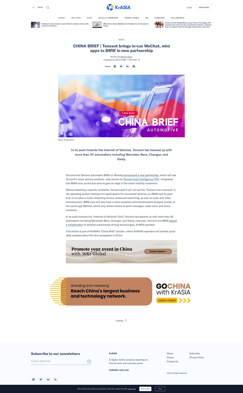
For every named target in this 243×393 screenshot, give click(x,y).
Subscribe (194, 353)
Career (170, 357)
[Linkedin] (127, 66)
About (170, 353)
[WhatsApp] (134, 66)
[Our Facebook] (33, 379)
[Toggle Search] (47, 7)
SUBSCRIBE (204, 7)
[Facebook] (115, 66)
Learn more (132, 389)
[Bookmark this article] (139, 59)
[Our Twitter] (40, 379)
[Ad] (121, 291)
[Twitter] (121, 66)
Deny (160, 389)
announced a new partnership (141, 175)
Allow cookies (145, 389)
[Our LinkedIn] (48, 379)
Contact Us (172, 361)
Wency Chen (126, 56)
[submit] (89, 361)
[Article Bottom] (121, 251)
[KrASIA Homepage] (119, 7)
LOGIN (189, 8)
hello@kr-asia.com (119, 369)
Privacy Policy (196, 357)
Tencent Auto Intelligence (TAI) (141, 179)
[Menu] (33, 7)
